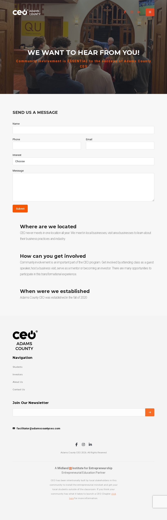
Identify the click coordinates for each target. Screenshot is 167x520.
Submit (20, 208)
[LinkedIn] (138, 12)
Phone (16, 139)
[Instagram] (132, 12)
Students (17, 367)
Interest (17, 155)
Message (18, 170)
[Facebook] (125, 12)
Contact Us (19, 389)
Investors (18, 374)
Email (89, 139)
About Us (18, 382)
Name (16, 123)
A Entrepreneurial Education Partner (83, 470)
